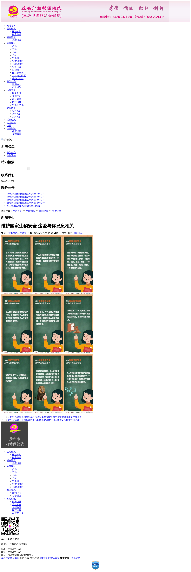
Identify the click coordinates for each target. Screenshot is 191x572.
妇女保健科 (17, 61)
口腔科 (15, 70)
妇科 (14, 46)
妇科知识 (16, 111)
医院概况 (11, 28)
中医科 (15, 58)
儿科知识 (16, 117)
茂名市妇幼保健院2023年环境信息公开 (26, 200)
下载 (9, 125)
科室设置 (11, 37)
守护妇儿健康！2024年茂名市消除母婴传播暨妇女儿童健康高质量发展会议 (45, 417)
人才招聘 (11, 122)
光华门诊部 (17, 78)
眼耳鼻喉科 (17, 72)
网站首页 (11, 25)
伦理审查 (16, 134)
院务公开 (16, 93)
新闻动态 (11, 81)
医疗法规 (16, 102)
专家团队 (11, 43)
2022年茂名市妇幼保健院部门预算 (23, 205)
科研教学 (16, 99)
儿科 (14, 52)
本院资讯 (11, 90)
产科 (14, 49)
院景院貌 (16, 34)
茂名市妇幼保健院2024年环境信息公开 (26, 197)
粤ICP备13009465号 (49, 558)
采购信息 (11, 119)
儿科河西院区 (19, 75)
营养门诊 (16, 67)
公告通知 (16, 87)
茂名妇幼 (75, 558)
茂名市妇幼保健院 (17, 233)
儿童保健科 (17, 64)
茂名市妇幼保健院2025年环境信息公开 (26, 194)
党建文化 (16, 96)
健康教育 (11, 108)
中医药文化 (17, 105)
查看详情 (56, 211)
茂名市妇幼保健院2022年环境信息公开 (26, 203)
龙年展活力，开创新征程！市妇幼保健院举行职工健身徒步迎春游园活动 (43, 420)
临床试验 (11, 128)
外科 (14, 55)
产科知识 (16, 114)
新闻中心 (16, 84)
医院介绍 (16, 31)
